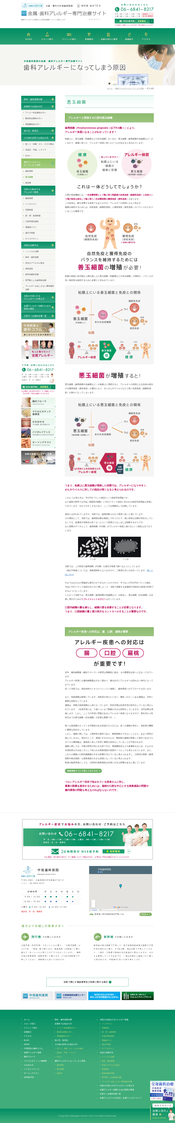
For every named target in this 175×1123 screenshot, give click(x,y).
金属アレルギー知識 (32, 1052)
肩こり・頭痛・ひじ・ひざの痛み (39, 144)
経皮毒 (28, 183)
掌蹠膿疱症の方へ (33, 124)
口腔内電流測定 (32, 221)
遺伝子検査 (30, 233)
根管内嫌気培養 (32, 274)
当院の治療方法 (31, 245)
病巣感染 (29, 269)
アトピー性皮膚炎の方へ (35, 112)
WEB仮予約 (29, 1077)
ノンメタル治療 (32, 251)
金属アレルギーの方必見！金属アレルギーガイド (121, 1098)
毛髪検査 (29, 210)
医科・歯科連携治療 (33, 99)
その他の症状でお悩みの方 (36, 138)
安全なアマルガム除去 (34, 263)
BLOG (26, 1040)
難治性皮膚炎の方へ (34, 118)
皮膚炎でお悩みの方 (33, 106)
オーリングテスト (31, 1073)
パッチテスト (31, 204)
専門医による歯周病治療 (35, 280)
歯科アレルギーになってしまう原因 (129, 88)
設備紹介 (28, 1032)
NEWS (27, 1044)
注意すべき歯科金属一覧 (35, 316)
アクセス (28, 1036)
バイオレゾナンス (31, 1069)
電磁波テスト (31, 227)
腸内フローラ (29, 1057)
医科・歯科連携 (32, 257)
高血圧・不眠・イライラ (35, 150)
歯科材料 (29, 171)
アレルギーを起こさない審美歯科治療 (39, 287)
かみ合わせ (28, 1065)
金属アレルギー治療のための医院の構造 (37, 307)
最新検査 (29, 198)
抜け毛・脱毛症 (31, 131)
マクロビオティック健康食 (35, 1061)
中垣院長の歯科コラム (33, 1048)
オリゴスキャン (32, 238)
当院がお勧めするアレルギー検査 (32, 190)
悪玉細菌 (29, 177)
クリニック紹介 (30, 1028)
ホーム (110, 88)
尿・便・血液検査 (33, 216)
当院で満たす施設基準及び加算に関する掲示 (86, 982)
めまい (28, 155)
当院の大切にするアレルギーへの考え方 (34, 297)
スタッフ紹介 (29, 1024)
